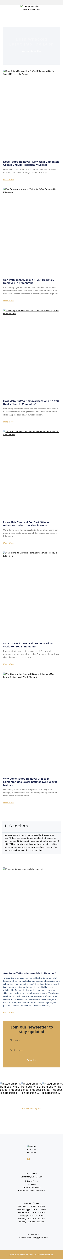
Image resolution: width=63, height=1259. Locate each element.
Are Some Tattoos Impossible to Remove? (29, 973)
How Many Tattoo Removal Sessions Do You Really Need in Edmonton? (31, 403)
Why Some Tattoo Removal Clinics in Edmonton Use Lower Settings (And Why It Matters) (30, 781)
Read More (8, 179)
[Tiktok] (34, 1159)
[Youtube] (41, 1159)
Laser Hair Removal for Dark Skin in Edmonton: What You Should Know (26, 524)
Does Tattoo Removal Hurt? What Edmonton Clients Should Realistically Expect (31, 163)
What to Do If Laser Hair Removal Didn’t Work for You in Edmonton (28, 645)
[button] (31, 2)
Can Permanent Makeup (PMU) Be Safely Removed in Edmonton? (28, 281)
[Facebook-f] (22, 1159)
